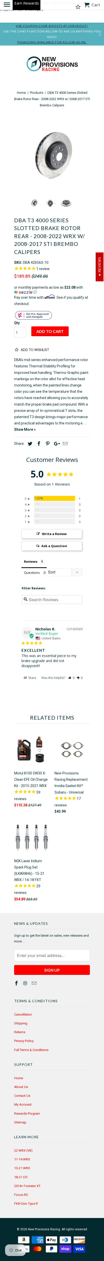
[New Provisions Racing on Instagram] (26, 983)
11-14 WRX (22, 1159)
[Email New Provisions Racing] (34, 983)
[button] (52, 289)
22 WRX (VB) (23, 1150)
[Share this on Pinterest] (47, 443)
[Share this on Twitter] (29, 443)
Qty (17, 323)
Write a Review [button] (54, 534)
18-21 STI (21, 1177)
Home (18, 1078)
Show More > (25, 429)
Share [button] (32, 678)
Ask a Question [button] (54, 546)
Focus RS (21, 1195)
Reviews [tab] (30, 561)
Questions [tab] (32, 572)
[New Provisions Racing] (52, 65)
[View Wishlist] (78, 7)
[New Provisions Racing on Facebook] (17, 983)
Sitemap (20, 1122)
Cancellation (23, 1014)
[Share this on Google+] (55, 443)
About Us (21, 1087)
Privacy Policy (24, 1041)
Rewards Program (27, 1113)
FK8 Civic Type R (26, 1203)
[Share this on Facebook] (38, 443)
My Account (23, 1104)
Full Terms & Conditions (31, 1050)
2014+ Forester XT (27, 1186)
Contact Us (22, 1096)
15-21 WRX (22, 1168)
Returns (19, 1032)
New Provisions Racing (44, 1229)
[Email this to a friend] (64, 443)
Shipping (20, 1023)
